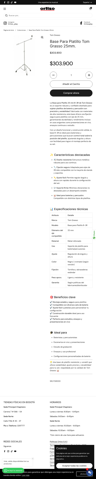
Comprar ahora (71, 92)
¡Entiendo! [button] (84, 474)
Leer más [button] (25, 475)
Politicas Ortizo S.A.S (58, 441)
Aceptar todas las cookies (74, 465)
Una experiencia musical (48, 2)
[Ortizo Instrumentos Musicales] (47, 9)
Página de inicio (9, 30)
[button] (90, 8)
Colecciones (21, 30)
